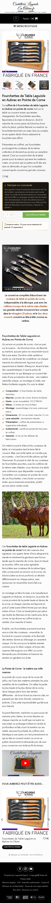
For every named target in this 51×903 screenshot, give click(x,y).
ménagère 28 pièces (21, 314)
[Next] (44, 54)
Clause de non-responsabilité (36, 886)
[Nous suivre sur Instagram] (25, 869)
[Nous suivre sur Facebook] (20, 869)
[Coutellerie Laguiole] (25, 7)
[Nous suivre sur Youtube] (30, 869)
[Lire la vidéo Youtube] (25, 763)
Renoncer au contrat (30, 890)
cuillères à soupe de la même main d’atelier (25, 306)
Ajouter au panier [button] (12, 847)
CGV (19, 883)
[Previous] (6, 54)
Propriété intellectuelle (31, 883)
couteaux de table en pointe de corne (25, 299)
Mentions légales (9, 883)
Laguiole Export (21, 875)
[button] (16, 18)
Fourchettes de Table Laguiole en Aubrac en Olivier (19, 840)
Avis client (17, 890)
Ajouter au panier (36, 215)
